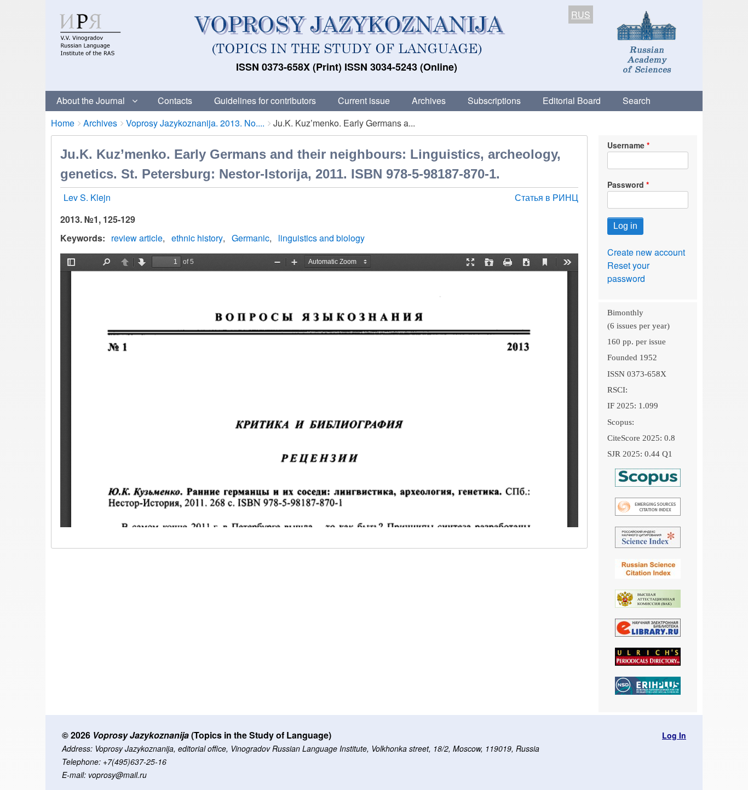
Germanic (250, 238)
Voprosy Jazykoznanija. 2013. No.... (195, 123)
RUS (580, 14)
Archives (429, 100)
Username (626, 145)
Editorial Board (572, 100)
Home (62, 123)
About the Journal (90, 100)
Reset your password (628, 272)
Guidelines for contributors (265, 100)
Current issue (364, 100)
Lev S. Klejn (87, 197)
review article (137, 238)
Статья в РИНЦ (546, 197)
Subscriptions (494, 100)
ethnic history (197, 238)
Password (625, 184)
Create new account (646, 252)
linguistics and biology (321, 238)
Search (637, 100)
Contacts (175, 100)
